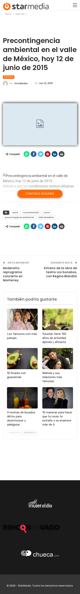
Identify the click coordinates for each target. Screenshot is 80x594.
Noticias (8, 77)
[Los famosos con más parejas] (22, 319)
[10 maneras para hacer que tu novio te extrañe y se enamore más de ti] (57, 398)
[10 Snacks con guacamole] (22, 358)
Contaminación (31, 212)
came (15, 212)
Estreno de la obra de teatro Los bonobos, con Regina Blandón (60, 272)
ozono (46, 212)
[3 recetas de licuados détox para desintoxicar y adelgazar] (22, 398)
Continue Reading (40, 193)
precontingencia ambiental (19, 217)
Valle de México (46, 217)
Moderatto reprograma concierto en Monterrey (13, 274)
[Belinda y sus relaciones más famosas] (57, 358)
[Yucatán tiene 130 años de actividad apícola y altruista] (57, 319)
